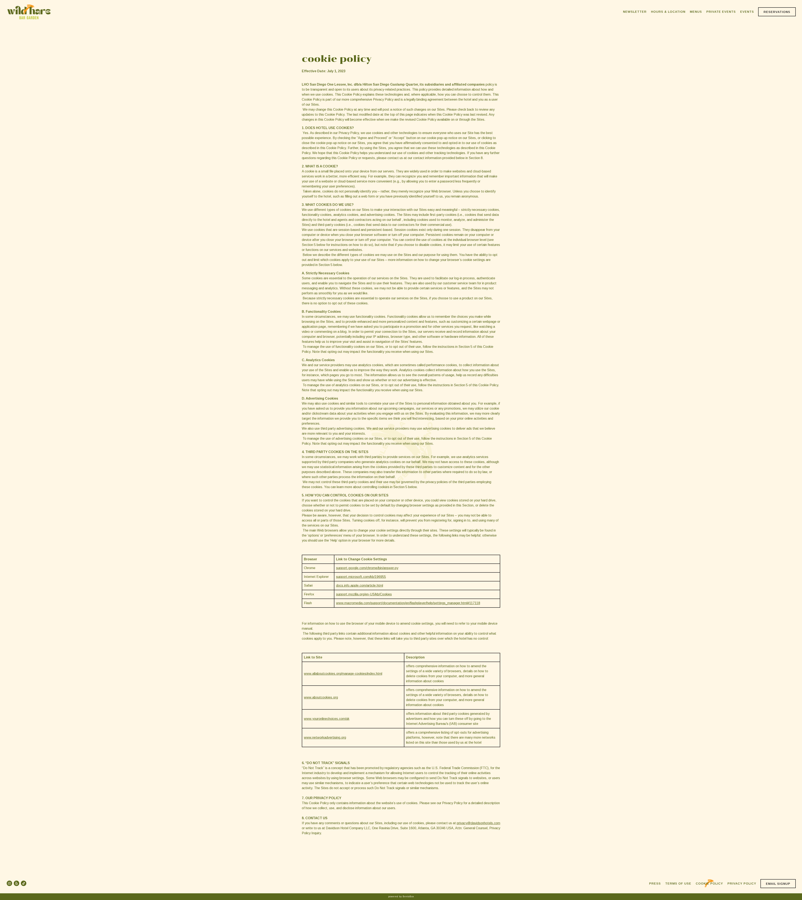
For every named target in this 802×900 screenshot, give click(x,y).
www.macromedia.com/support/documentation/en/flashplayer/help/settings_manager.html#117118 (408, 603)
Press (655, 883)
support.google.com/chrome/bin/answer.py (367, 568)
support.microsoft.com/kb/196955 (361, 576)
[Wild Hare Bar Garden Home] (29, 11)
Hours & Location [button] (668, 11)
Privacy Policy (741, 883)
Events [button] (747, 11)
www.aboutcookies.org (321, 697)
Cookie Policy (709, 883)
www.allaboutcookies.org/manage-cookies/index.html (343, 673)
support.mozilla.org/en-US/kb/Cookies (364, 594)
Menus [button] (696, 11)
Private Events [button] (721, 11)
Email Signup (778, 883)
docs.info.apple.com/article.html (359, 585)
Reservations (777, 12)
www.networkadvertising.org (325, 737)
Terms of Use (678, 883)
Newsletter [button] (635, 11)
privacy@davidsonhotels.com (478, 823)
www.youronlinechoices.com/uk (326, 718)
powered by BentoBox (401, 896)
